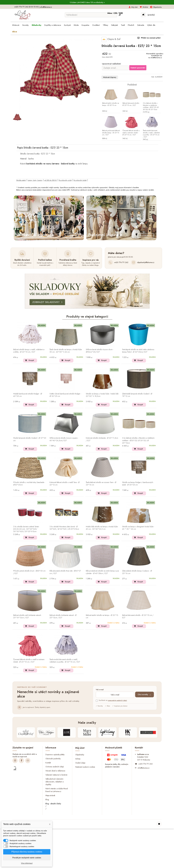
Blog (47, 799)
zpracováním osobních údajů (117, 700)
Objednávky (79, 754)
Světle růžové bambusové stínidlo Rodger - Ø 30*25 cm (65, 395)
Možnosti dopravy (109, 77)
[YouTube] (27, 760)
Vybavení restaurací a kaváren (56, 775)
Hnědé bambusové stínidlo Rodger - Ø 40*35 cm (27, 395)
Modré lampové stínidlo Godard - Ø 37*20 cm (29, 439)
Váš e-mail (100, 690)
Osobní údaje (80, 763)
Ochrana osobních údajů (54, 766)
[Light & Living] (107, 732)
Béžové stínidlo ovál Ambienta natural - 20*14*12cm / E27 (27, 616)
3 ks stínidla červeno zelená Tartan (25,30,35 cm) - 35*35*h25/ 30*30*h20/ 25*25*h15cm (26, 529)
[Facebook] (21, 760)
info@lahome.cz (46, 7)
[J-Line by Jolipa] (66, 732)
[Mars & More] (87, 732)
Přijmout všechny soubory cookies (26, 852)
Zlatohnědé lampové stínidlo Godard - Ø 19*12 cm (137, 395)
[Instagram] (15, 760)
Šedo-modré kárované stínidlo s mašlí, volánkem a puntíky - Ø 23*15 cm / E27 (151, 134)
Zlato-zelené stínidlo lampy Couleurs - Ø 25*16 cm (137, 572)
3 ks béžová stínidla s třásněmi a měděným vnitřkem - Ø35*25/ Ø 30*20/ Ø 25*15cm (151, 106)
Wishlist (145, 7)
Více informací (27, 863)
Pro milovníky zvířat (65, 180)
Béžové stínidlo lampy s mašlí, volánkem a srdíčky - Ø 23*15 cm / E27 (28, 350)
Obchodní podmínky (53, 758)
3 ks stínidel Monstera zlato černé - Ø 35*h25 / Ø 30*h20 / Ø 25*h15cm (64, 527)
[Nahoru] (159, 823)
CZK (115, 13)
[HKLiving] (127, 732)
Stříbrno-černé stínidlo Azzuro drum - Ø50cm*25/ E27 (99, 350)
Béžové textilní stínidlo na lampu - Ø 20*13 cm (110, 104)
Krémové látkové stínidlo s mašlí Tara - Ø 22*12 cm (65, 483)
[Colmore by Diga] (148, 732)
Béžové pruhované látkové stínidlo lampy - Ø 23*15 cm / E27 (111, 133)
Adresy (77, 758)
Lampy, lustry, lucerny (35, 180)
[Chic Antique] (46, 732)
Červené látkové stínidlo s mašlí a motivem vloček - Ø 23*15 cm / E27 (131, 133)
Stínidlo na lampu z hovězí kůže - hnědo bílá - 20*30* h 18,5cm (102, 395)
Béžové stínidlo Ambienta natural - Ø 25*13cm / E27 (63, 616)
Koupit (31, 360)
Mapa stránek (50, 795)
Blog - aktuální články (53, 803)
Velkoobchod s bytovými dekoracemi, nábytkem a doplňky (54, 782)
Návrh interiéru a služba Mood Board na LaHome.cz (56, 790)
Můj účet (134, 7)
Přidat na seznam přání (150, 38)
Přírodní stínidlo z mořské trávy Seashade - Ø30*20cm (29, 483)
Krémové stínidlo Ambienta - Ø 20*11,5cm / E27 (102, 439)
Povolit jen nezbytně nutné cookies (26, 858)
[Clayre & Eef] (25, 732)
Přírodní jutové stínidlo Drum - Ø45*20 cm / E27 (29, 572)
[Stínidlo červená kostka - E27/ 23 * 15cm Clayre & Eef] (17, 117)
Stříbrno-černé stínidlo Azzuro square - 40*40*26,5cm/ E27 (64, 439)
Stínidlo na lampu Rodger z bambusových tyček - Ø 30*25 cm (137, 483)
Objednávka (157, 7)
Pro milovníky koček (80, 180)
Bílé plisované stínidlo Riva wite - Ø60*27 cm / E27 (65, 572)
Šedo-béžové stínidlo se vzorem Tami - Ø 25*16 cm (101, 483)
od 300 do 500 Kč (50, 180)
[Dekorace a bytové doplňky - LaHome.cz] (22, 15)
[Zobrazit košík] (143, 14)
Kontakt (48, 762)
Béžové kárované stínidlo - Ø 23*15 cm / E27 (131, 104)
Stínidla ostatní (21, 180)
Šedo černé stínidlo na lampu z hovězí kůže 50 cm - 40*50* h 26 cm (66, 350)
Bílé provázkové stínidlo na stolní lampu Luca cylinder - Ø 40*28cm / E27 (102, 572)
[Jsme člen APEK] (14, 768)
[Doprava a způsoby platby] (117, 758)
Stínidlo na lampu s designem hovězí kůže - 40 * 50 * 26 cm (138, 527)
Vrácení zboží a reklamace (55, 770)
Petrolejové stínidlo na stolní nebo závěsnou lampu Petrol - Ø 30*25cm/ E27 (138, 350)
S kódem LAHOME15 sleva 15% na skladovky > (87, 2)
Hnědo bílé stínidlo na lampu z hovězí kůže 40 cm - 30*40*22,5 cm (102, 527)
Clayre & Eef (113, 39)
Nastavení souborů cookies (85, 767)
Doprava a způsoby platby (54, 754)
